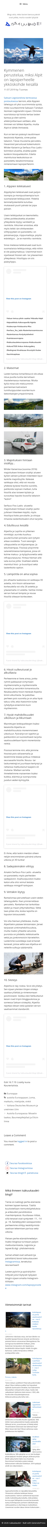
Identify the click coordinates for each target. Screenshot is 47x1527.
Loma (32, 1097)
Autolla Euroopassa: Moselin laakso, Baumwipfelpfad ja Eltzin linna (21, 1117)
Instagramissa (12, 1261)
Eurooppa (12, 1093)
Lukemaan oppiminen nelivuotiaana (36, 1405)
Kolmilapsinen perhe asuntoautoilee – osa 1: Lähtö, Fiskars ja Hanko (37, 1478)
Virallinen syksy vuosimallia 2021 (36, 1440)
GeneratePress (38, 1523)
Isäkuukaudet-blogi (28, 359)
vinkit (28, 1101)
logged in (22, 1141)
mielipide (19, 1101)
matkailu (8, 1101)
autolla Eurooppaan (17, 1097)
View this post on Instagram (18, 299)
